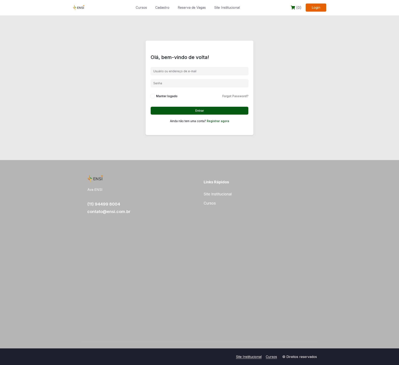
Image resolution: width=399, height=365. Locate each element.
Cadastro (162, 7)
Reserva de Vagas (192, 7)
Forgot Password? (235, 96)
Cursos (141, 7)
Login (316, 7)
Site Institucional (227, 7)
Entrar (199, 110)
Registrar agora (218, 121)
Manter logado (166, 96)
